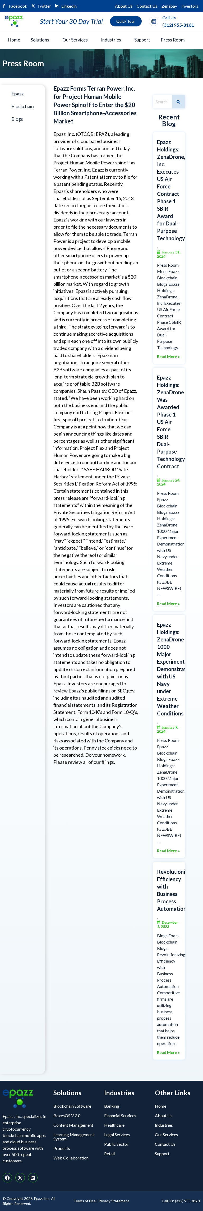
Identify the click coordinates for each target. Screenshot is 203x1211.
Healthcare (114, 1124)
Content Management (73, 1124)
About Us (123, 5)
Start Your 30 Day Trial (71, 21)
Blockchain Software (72, 1105)
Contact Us (147, 5)
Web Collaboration (71, 1157)
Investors (189, 5)
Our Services (75, 40)
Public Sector (116, 1144)
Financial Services (120, 1115)
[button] (41, 40)
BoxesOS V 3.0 (66, 1115)
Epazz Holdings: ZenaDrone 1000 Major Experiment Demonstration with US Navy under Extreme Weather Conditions (175, 669)
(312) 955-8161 (178, 25)
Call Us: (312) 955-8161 (181, 1201)
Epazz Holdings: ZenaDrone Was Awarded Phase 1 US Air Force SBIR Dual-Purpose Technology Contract (171, 421)
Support (142, 40)
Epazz (17, 93)
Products (61, 1148)
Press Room (173, 40)
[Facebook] (7, 1177)
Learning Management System (73, 1136)
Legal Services (117, 1134)
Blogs (17, 119)
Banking (111, 1105)
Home (14, 40)
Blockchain (22, 106)
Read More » (168, 357)
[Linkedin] (33, 1177)
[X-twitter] (20, 1177)
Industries (111, 40)
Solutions (40, 40)
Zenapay (169, 5)
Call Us (169, 17)
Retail (109, 1153)
